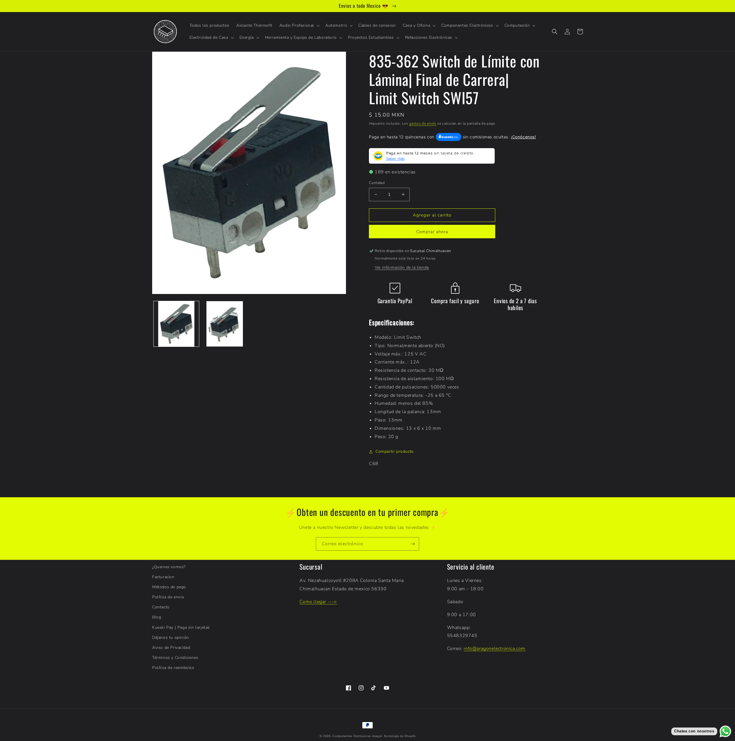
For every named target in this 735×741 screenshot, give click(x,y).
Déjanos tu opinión (170, 637)
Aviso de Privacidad (171, 647)
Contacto (161, 607)
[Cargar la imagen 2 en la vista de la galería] (224, 324)
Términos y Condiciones (175, 657)
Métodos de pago (169, 587)
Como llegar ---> (318, 602)
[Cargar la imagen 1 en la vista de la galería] (176, 324)
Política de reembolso (173, 667)
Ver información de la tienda (402, 267)
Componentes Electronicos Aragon (357, 736)
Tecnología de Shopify (400, 736)
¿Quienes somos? (169, 567)
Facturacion (163, 577)
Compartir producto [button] (395, 451)
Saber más (395, 158)
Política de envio (168, 597)
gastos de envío (422, 123)
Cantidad (376, 182)
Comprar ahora (432, 232)
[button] (299, 26)
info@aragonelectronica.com (494, 648)
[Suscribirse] (412, 544)
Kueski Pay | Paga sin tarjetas (181, 627)
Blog (156, 617)
